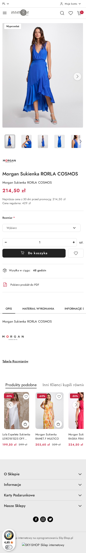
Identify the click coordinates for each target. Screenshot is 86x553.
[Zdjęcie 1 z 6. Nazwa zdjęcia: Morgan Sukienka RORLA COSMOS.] (9, 141)
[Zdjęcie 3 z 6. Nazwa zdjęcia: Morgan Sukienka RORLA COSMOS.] (43, 141)
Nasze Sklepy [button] (15, 505)
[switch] (8, 547)
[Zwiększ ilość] (74, 242)
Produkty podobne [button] (21, 385)
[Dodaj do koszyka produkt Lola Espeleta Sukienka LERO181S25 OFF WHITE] (25, 424)
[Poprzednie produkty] (10, 404)
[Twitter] (50, 519)
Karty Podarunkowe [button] (19, 495)
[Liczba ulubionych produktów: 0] (70, 13)
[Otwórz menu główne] (4, 13)
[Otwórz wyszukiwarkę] (62, 13)
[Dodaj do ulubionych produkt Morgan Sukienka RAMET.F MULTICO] (59, 396)
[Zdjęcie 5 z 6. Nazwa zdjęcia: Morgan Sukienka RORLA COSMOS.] (76, 141)
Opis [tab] (9, 309)
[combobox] (41, 228)
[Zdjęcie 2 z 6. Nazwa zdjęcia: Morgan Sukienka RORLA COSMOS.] (26, 141)
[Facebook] (36, 519)
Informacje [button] (12, 484)
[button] (77, 76)
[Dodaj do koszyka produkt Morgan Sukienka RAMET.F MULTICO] (58, 424)
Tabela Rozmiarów (15, 361)
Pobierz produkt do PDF (24, 285)
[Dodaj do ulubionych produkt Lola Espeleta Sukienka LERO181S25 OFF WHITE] (26, 396)
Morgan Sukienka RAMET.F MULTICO (47, 436)
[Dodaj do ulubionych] (76, 253)
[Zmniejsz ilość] (6, 242)
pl (3, 4)
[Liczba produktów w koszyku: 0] (79, 13)
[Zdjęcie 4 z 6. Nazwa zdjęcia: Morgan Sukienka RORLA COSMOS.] (59, 141)
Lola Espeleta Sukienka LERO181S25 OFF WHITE (16, 436)
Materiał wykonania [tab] (38, 309)
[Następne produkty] (76, 404)
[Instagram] (43, 519)
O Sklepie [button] (12, 474)
